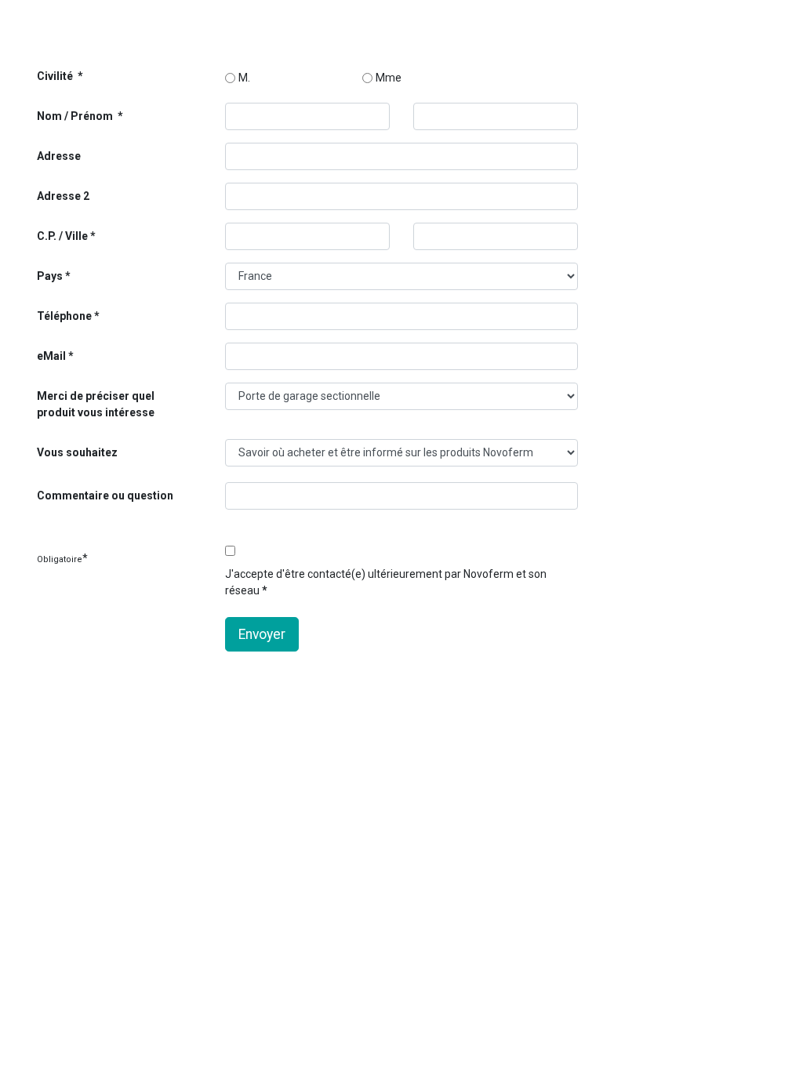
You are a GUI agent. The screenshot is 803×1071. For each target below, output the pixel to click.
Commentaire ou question (105, 495)
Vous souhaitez (77, 452)
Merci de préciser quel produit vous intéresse (95, 404)
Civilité (56, 76)
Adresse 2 (63, 196)
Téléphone (64, 316)
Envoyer (261, 634)
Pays (51, 276)
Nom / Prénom (76, 116)
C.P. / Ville (62, 236)
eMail (51, 356)
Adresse (59, 156)
